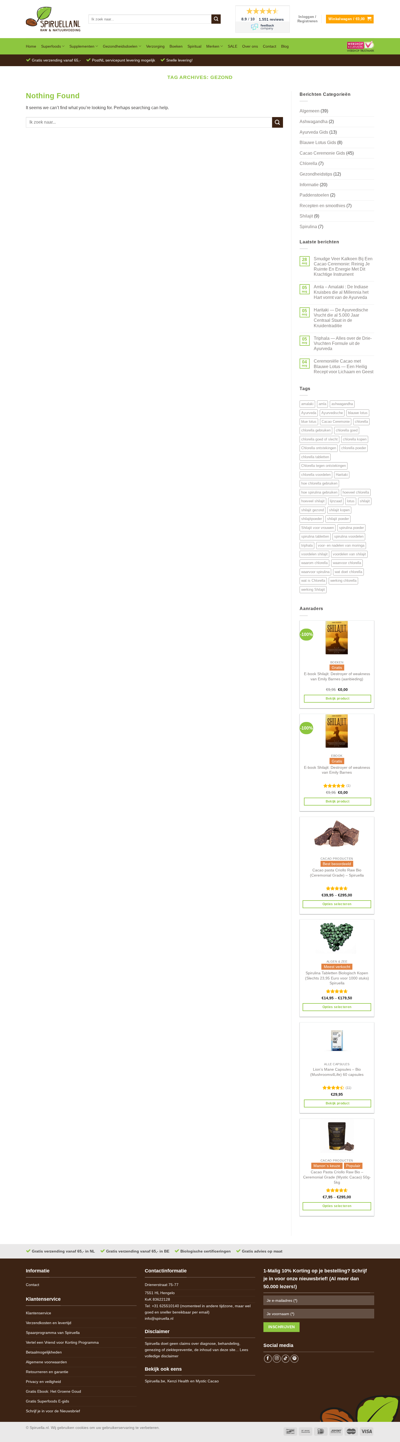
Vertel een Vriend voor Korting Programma (62, 1342)
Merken (212, 46)
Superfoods (51, 46)
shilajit (365, 501)
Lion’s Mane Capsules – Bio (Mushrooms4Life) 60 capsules (337, 1072)
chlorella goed (347, 430)
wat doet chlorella (348, 572)
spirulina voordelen (349, 536)
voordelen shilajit (314, 554)
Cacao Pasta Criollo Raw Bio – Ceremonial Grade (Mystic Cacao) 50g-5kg (337, 1177)
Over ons (250, 46)
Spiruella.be (155, 1381)
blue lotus (308, 422)
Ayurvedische (332, 413)
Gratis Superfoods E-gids (47, 1401)
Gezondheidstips (316, 174)
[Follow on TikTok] (286, 1359)
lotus (351, 501)
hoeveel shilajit (313, 501)
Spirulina (308, 226)
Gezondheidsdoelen (120, 46)
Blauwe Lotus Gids (318, 142)
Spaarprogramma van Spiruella (53, 1332)
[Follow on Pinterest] (294, 1359)
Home (31, 46)
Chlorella (308, 163)
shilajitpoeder (311, 519)
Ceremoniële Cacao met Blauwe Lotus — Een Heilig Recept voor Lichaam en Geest (343, 366)
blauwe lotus (358, 413)
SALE (232, 46)
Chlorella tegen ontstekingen (323, 466)
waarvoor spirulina (315, 572)
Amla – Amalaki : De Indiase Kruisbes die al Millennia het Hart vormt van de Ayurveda (341, 291)
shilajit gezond (312, 510)
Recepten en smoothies (322, 205)
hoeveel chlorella (356, 492)
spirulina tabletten (315, 536)
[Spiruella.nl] (53, 19)
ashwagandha (342, 404)
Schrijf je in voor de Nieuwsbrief (53, 1411)
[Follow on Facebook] (268, 1359)
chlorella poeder (353, 448)
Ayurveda (308, 413)
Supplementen (81, 46)
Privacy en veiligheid (43, 1381)
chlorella (361, 422)
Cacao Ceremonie (336, 422)
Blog (285, 46)
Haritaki (342, 475)
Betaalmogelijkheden (44, 1352)
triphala (307, 545)
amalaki (307, 404)
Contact (269, 46)
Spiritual (194, 46)
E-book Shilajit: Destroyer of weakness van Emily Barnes (337, 770)
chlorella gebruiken (316, 430)
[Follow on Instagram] (277, 1359)
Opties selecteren (337, 904)
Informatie (309, 184)
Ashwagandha (314, 121)
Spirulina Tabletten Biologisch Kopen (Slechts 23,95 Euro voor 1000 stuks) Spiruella (337, 978)
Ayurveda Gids (314, 132)
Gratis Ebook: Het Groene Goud (53, 1391)
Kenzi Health (178, 1381)
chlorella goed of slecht (319, 439)
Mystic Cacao (207, 1381)
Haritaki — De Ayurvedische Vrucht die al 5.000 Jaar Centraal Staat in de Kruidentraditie (341, 318)
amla (322, 404)
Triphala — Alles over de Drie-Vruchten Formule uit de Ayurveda (343, 343)
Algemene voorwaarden (46, 1362)
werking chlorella (343, 580)
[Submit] (216, 19)
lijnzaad (336, 501)
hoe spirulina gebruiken (319, 492)
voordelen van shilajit (349, 554)
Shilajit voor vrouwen (317, 528)
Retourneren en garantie (47, 1372)
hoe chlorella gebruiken (319, 483)
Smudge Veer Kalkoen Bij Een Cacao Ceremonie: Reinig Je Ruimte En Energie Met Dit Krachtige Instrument (343, 266)
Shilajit (306, 216)
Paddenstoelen (314, 195)
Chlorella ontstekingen (318, 448)
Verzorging (155, 46)
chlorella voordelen (316, 475)
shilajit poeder (338, 519)
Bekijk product (338, 698)
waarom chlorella (314, 563)
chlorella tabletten (315, 457)
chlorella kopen (355, 439)
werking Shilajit (313, 589)
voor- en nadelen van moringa (341, 545)
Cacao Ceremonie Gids (322, 153)
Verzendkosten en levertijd (48, 1323)
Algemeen (309, 111)
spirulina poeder (351, 528)
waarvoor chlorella (347, 563)
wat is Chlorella (313, 580)
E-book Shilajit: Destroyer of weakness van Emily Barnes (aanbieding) (337, 676)
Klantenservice (38, 1313)
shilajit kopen (339, 510)
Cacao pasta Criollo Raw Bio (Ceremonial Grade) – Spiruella (337, 872)
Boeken (176, 46)
